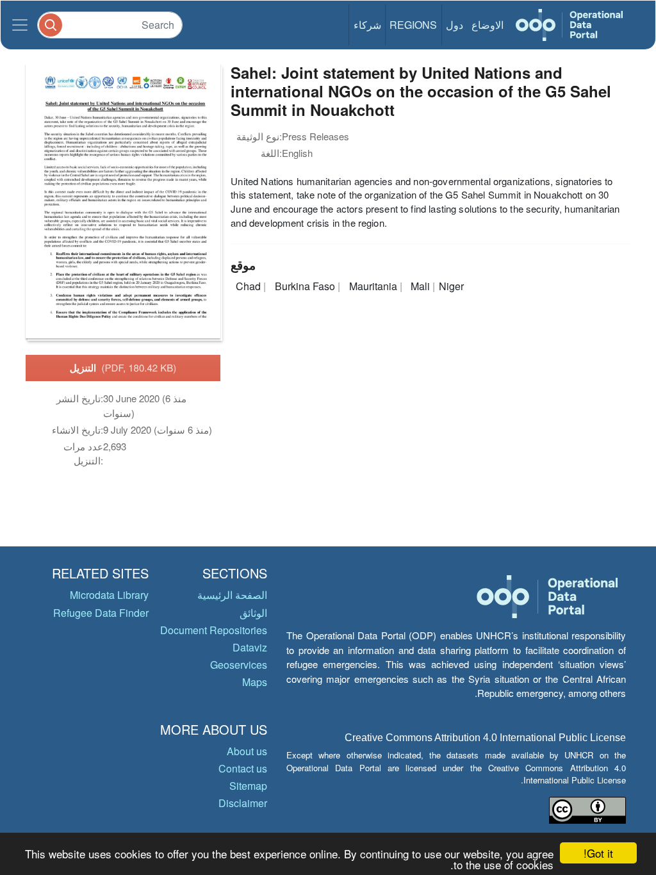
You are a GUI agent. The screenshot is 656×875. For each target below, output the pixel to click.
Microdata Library (109, 594)
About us (247, 751)
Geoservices (238, 664)
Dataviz (250, 647)
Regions (413, 24)
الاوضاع (488, 24)
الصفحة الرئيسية (232, 594)
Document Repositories (213, 630)
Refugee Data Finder (101, 612)
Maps (254, 682)
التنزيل (123, 368)
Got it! (598, 853)
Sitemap (248, 785)
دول (454, 24)
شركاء (367, 24)
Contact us (242, 768)
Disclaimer (242, 803)
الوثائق (253, 612)
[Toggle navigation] (20, 25)
